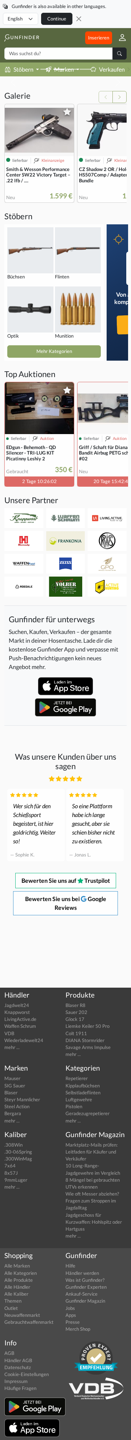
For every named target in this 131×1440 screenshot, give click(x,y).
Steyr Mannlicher (22, 1099)
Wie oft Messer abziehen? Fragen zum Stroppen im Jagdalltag (92, 1201)
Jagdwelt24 (16, 1005)
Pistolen (74, 1106)
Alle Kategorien (20, 1273)
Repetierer (77, 1078)
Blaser (10, 1092)
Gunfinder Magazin (85, 1301)
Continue (56, 19)
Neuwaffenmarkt (22, 1315)
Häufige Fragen (20, 1388)
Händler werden (82, 1273)
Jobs (70, 1308)
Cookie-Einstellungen (26, 1374)
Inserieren (98, 38)
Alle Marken (17, 1266)
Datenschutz (17, 1367)
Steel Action (16, 1106)
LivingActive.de (20, 1019)
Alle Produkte (18, 1280)
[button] (119, 38)
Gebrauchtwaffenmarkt (28, 1322)
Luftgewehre (79, 1099)
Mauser (12, 1078)
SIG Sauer (14, 1085)
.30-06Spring (18, 1152)
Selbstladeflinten (83, 1092)
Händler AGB (18, 1360)
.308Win (13, 1145)
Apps (71, 1315)
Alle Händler (17, 1287)
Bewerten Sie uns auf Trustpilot (65, 880)
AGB (9, 1353)
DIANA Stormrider (85, 1040)
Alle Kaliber (16, 1294)
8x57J (11, 1173)
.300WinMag (18, 1159)
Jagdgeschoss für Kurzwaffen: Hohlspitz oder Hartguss (94, 1222)
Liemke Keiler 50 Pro (88, 1026)
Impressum (16, 1381)
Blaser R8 (76, 1005)
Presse (73, 1322)
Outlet (11, 1308)
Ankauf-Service (82, 1294)
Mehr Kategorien (54, 351)
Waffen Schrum (20, 1026)
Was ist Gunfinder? (85, 1280)
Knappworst (17, 1012)
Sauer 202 (76, 1012)
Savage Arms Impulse (88, 1047)
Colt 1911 (76, 1033)
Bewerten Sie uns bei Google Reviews (65, 903)
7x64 (10, 1166)
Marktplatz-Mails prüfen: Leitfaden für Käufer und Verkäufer (92, 1152)
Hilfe (70, 1266)
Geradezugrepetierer (88, 1113)
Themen (12, 1301)
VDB (9, 1033)
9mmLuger (15, 1180)
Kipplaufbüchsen (83, 1085)
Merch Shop (78, 1329)
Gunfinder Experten (86, 1287)
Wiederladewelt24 (23, 1040)
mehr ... (12, 1047)
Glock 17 (75, 1019)
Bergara (12, 1113)
